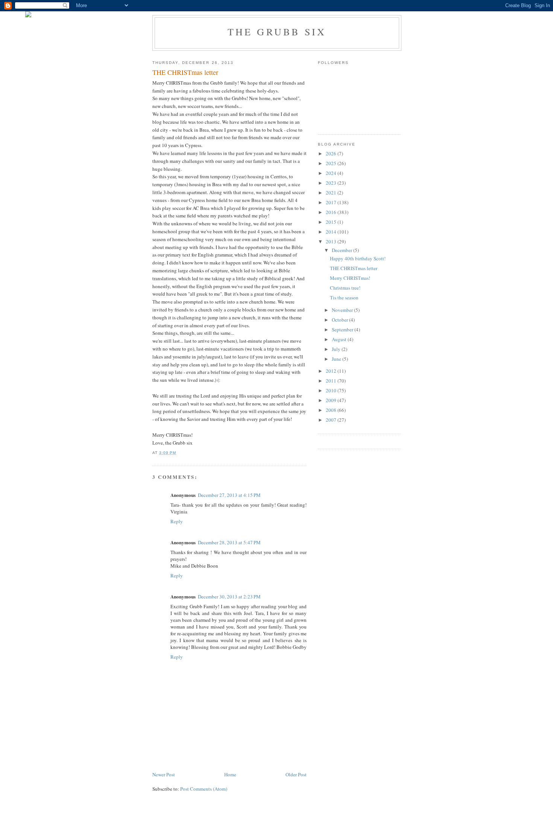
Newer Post (163, 774)
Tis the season (344, 297)
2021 (331, 192)
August (340, 339)
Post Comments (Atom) (203, 788)
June (337, 358)
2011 (331, 380)
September (343, 329)
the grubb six (277, 31)
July (337, 349)
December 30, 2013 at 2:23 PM (229, 596)
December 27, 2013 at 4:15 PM (229, 495)
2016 (331, 212)
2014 (331, 231)
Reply (176, 521)
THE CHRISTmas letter (353, 268)
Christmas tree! (345, 287)
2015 (331, 222)
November (343, 310)
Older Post (296, 774)
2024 (331, 173)
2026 (331, 153)
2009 (331, 400)
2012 (331, 370)
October (340, 319)
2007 (331, 419)
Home (230, 774)
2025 (331, 163)
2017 (331, 202)
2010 (331, 390)
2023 (331, 182)
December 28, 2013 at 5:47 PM (229, 542)
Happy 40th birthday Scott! (358, 258)
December (342, 250)
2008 (331, 410)
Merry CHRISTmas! (350, 278)
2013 (331, 241)
